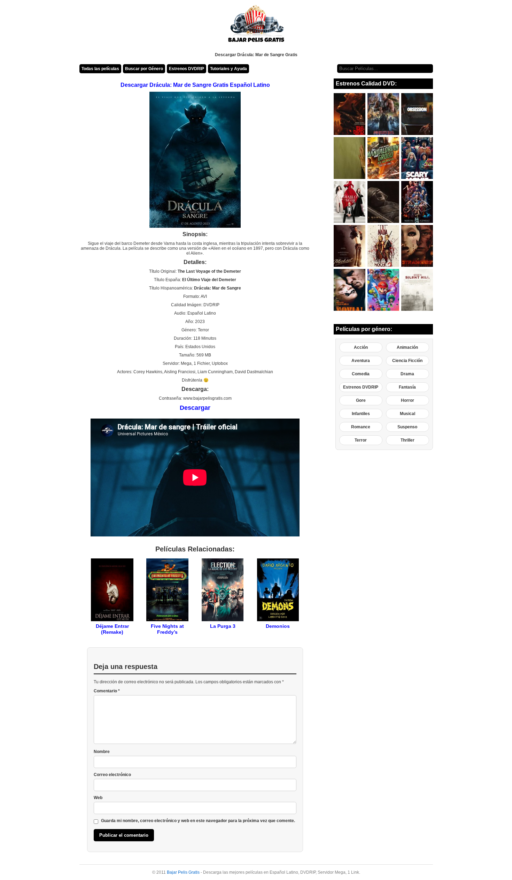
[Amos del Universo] (383, 114)
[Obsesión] (417, 114)
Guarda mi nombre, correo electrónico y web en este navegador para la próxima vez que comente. (198, 820)
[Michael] (349, 246)
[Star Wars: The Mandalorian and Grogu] (383, 158)
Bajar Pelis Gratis (183, 872)
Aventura (360, 360)
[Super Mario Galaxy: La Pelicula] (383, 290)
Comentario (107, 691)
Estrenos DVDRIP (186, 68)
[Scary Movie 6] (417, 158)
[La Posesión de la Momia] (383, 202)
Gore (361, 400)
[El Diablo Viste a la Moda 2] (349, 202)
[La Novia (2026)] (349, 290)
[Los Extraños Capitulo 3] (417, 246)
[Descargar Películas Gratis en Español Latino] (256, 26)
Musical (407, 413)
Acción (361, 347)
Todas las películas (100, 68)
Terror (361, 440)
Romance (360, 426)
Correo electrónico (112, 774)
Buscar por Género (144, 68)
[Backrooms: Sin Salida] (349, 158)
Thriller (407, 440)
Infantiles (361, 413)
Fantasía (407, 387)
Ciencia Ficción (407, 360)
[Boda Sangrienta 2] (383, 246)
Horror (407, 400)
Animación (407, 347)
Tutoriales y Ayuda (228, 68)
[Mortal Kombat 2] (417, 202)
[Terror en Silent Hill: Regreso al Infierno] (417, 290)
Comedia (361, 373)
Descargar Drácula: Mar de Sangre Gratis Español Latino (195, 85)
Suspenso (407, 426)
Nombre (102, 751)
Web (98, 797)
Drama (407, 373)
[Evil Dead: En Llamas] (349, 114)
